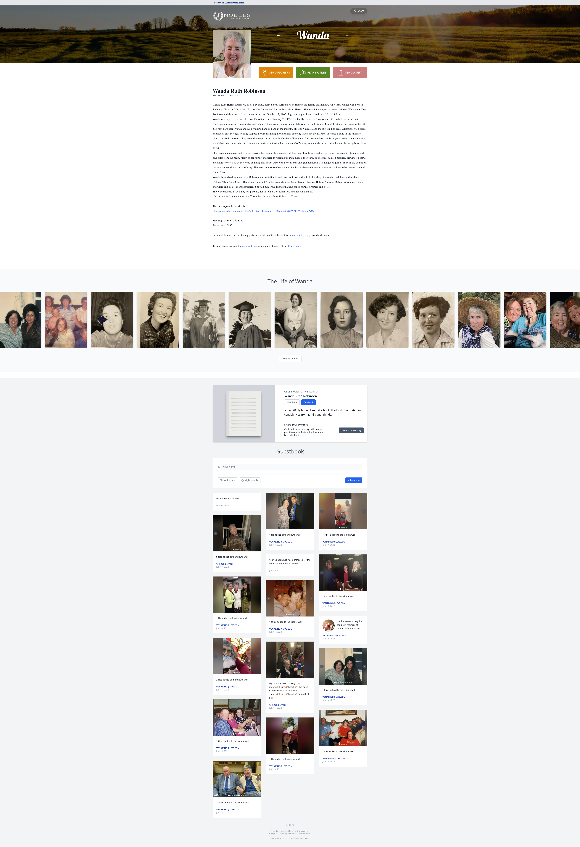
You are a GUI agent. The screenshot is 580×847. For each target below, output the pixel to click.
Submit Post (354, 480)
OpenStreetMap (293, 838)
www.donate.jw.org (300, 235)
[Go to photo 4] (238, 549)
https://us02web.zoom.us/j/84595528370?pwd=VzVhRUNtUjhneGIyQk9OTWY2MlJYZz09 (263, 211)
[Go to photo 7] (239, 795)
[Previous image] (216, 533)
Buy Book (308, 402)
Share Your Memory (351, 430)
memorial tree (249, 246)
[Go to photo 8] (241, 795)
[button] (237, 533)
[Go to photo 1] (233, 549)
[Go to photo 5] (240, 549)
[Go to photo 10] (245, 795)
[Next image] (258, 533)
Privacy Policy (281, 833)
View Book (292, 402)
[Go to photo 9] (243, 795)
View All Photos (290, 358)
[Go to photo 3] (237, 549)
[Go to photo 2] (235, 549)
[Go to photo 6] (237, 795)
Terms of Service (298, 833)
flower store (294, 246)
